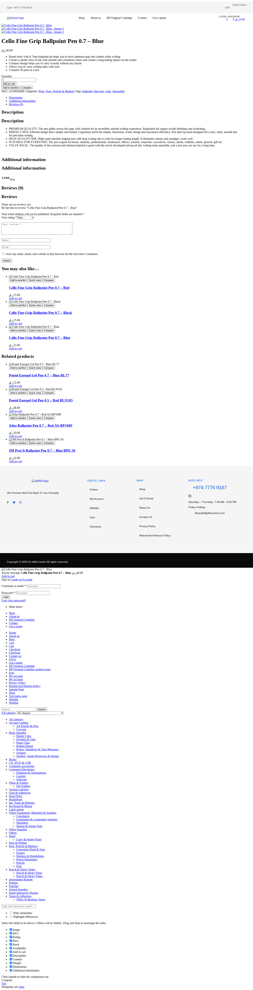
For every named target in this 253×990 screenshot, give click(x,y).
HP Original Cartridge (22, 619)
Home (12, 632)
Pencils (20, 862)
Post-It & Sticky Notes (22, 869)
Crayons (21, 729)
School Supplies (18, 889)
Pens (41, 91)
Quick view (35, 280)
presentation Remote (21, 879)
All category (16, 719)
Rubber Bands (24, 746)
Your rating (9, 217)
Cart (92, 517)
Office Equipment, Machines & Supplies (32, 812)
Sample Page (16, 689)
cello (108, 91)
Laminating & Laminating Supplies (36, 819)
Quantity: (6, 76)
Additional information (22, 100)
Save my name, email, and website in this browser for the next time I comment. (52, 254)
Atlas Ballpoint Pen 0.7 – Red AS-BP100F (41, 425)
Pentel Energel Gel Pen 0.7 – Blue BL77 (39, 375)
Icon (11, 672)
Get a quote (146, 498)
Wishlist (94, 508)
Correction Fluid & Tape (30, 849)
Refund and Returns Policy (155, 535)
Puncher (14, 886)
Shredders (22, 822)
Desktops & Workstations (31, 772)
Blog (12, 639)
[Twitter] (14, 502)
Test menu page (18, 696)
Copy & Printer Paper (29, 839)
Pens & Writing (18, 842)
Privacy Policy (147, 526)
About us (144, 507)
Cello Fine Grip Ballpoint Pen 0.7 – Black (40, 313)
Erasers (20, 852)
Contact (13, 623)
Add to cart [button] (15, 298)
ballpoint (87, 91)
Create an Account (21, 579)
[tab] (124, 97)
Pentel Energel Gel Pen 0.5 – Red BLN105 (41, 400)
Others (13, 832)
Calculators (22, 816)
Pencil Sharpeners (26, 859)
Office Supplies (18, 829)
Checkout (95, 526)
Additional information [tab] (23, 159)
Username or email (13, 586)
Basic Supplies (17, 732)
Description (15, 97)
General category (19, 789)
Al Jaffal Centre (37, 561)
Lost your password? (13, 600)
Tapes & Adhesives (20, 896)
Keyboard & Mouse (20, 806)
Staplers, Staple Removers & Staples (37, 756)
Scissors (21, 752)
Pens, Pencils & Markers (60, 91)
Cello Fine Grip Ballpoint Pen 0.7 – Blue (39, 338)
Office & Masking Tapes (30, 899)
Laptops (21, 776)
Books (12, 759)
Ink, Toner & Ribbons (22, 802)
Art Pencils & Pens (27, 726)
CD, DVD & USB (20, 762)
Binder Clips (23, 736)
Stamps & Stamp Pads (29, 826)
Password (8, 592)
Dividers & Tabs (26, 739)
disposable (118, 91)
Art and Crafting (18, 722)
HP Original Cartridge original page (30, 669)
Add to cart (9, 83)
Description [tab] (12, 112)
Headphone (15, 799)
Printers (13, 882)
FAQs (12, 659)
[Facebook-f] (7, 502)
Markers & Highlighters (30, 856)
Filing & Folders (18, 782)
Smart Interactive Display (24, 892)
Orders (94, 489)
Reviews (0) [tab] (12, 187)
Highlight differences (25, 916)
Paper (12, 836)
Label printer (16, 809)
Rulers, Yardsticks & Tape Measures (37, 749)
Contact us (145, 516)
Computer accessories (21, 766)
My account (96, 498)
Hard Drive (15, 796)
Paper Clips (23, 742)
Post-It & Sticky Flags (29, 872)
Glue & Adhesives (19, 792)
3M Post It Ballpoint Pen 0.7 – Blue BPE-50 (42, 450)
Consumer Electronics (22, 769)
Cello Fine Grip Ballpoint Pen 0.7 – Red (39, 288)
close (21, 986)
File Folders (23, 786)
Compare (26, 87)
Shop (142, 489)
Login (6, 597)
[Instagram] (20, 502)
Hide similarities (22, 913)
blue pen (99, 91)
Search (42, 709)
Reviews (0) (16, 104)
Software (21, 779)
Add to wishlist (11, 87)
